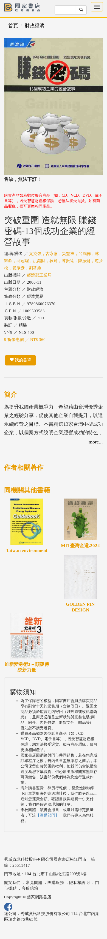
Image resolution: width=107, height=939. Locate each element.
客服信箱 (30, 888)
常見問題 (34, 882)
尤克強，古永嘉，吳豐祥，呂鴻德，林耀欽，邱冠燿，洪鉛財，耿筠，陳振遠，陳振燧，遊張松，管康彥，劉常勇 (53, 260)
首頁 (13, 25)
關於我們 (12, 882)
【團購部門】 (47, 815)
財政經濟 (34, 25)
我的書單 (22, 360)
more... (96, 442)
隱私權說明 (79, 882)
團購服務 (55, 882)
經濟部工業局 (39, 275)
